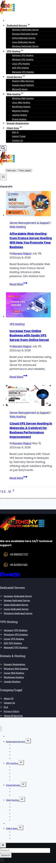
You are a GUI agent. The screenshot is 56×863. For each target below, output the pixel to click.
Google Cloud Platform (23, 85)
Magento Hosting (20, 110)
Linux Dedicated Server (23, 42)
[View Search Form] (3, 148)
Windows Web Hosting (23, 98)
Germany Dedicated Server (25, 29)
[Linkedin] (14, 576)
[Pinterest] (18, 576)
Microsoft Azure (19, 89)
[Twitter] (7, 576)
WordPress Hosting (21, 106)
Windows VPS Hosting (22, 59)
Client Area (11, 828)
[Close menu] (1, 728)
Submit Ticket (19, 136)
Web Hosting (18, 227)
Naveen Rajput (22, 253)
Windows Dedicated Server (25, 46)
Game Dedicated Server (23, 38)
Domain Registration (18, 123)
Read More (18, 284)
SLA (6, 706)
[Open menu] (3, 177)
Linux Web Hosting (21, 102)
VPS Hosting (17, 324)
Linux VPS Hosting (21, 63)
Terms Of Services (13, 715)
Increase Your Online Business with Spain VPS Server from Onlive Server (29, 335)
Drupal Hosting (19, 119)
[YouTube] (11, 576)
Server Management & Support (30, 223)
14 (9, 491)
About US (8, 698)
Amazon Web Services (23, 81)
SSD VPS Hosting (20, 67)
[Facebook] (2, 576)
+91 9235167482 (18, 564)
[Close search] (3, 845)
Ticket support (25, 170)
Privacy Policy (11, 711)
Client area (11, 170)
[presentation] (31, 204)
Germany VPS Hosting (22, 55)
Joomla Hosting (19, 115)
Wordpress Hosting (14, 677)
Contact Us (17, 140)
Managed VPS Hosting (23, 72)
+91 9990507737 (19, 554)
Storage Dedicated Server (24, 33)
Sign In (15, 132)
